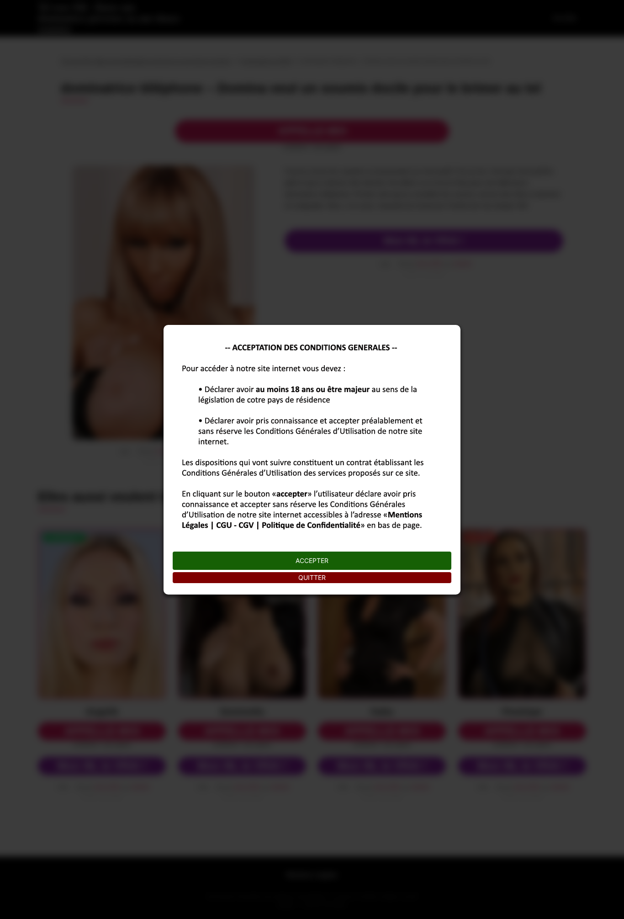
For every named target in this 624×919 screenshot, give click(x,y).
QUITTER (312, 577)
